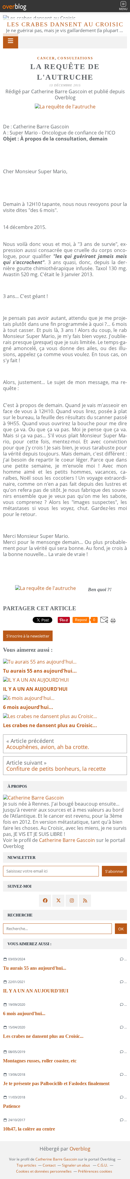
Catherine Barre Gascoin (67, 840)
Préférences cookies (95, 1171)
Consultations (75, 58)
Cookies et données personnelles (44, 1171)
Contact (49, 1165)
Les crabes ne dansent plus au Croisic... (43, 1036)
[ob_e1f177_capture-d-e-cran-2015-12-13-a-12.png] (45, 588)
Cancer (46, 58)
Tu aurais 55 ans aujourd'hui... (34, 968)
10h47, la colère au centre (29, 1128)
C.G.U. (102, 1165)
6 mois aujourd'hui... (24, 1013)
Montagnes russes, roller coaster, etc (39, 1060)
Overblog (80, 1148)
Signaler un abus (76, 1165)
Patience (11, 1106)
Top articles (26, 1165)
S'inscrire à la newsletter (27, 636)
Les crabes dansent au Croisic (65, 24)
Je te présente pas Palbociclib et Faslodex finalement (56, 1083)
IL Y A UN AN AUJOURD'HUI (35, 990)
